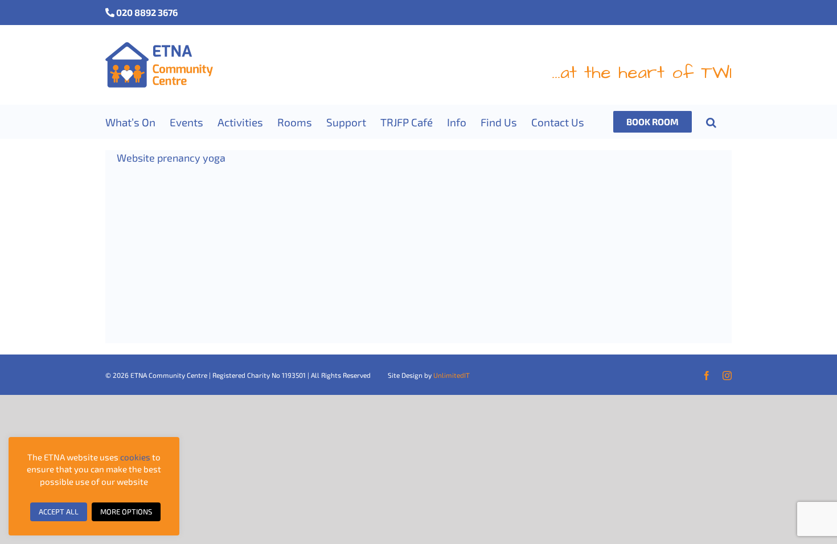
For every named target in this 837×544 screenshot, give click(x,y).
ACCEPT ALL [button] (59, 511)
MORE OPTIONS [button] (126, 511)
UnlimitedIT (451, 375)
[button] (711, 122)
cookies (135, 457)
